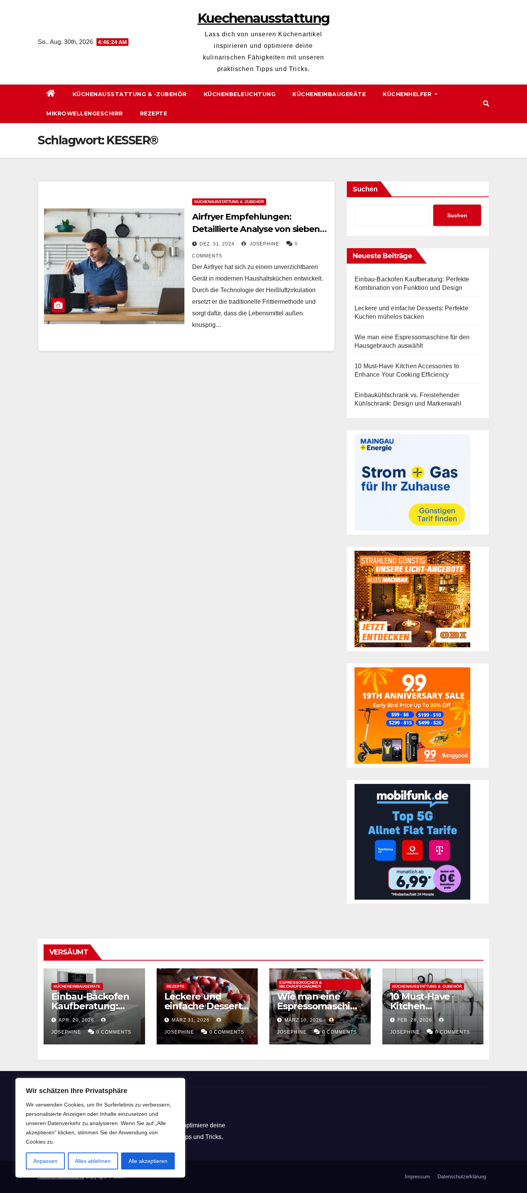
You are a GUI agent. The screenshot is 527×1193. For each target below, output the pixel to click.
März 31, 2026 (190, 1020)
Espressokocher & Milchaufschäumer (300, 984)
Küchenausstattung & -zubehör (130, 94)
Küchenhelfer (408, 94)
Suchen (365, 189)
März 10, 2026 (303, 1020)
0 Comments (113, 1032)
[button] (486, 103)
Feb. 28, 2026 (414, 1020)
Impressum (417, 1176)
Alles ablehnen (93, 1161)
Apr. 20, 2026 (76, 1020)
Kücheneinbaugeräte (329, 94)
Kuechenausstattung (263, 18)
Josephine (263, 244)
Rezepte (153, 113)
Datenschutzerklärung (461, 1176)
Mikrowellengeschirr (84, 113)
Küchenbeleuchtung (240, 94)
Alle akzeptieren (147, 1161)
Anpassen (45, 1161)
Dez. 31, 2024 (217, 244)
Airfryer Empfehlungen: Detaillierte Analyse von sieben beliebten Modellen (256, 229)
